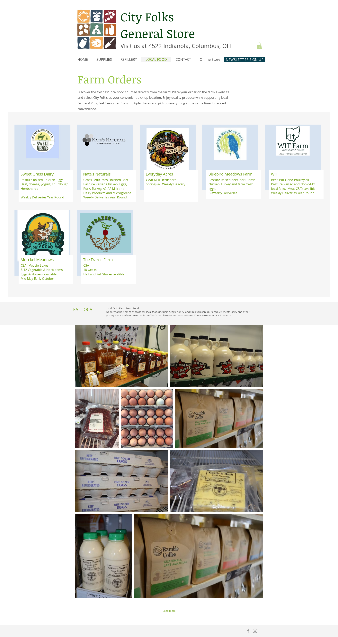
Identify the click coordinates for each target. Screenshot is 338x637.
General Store (157, 33)
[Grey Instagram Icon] (255, 631)
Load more (169, 611)
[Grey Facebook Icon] (248, 631)
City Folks (147, 16)
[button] (259, 46)
